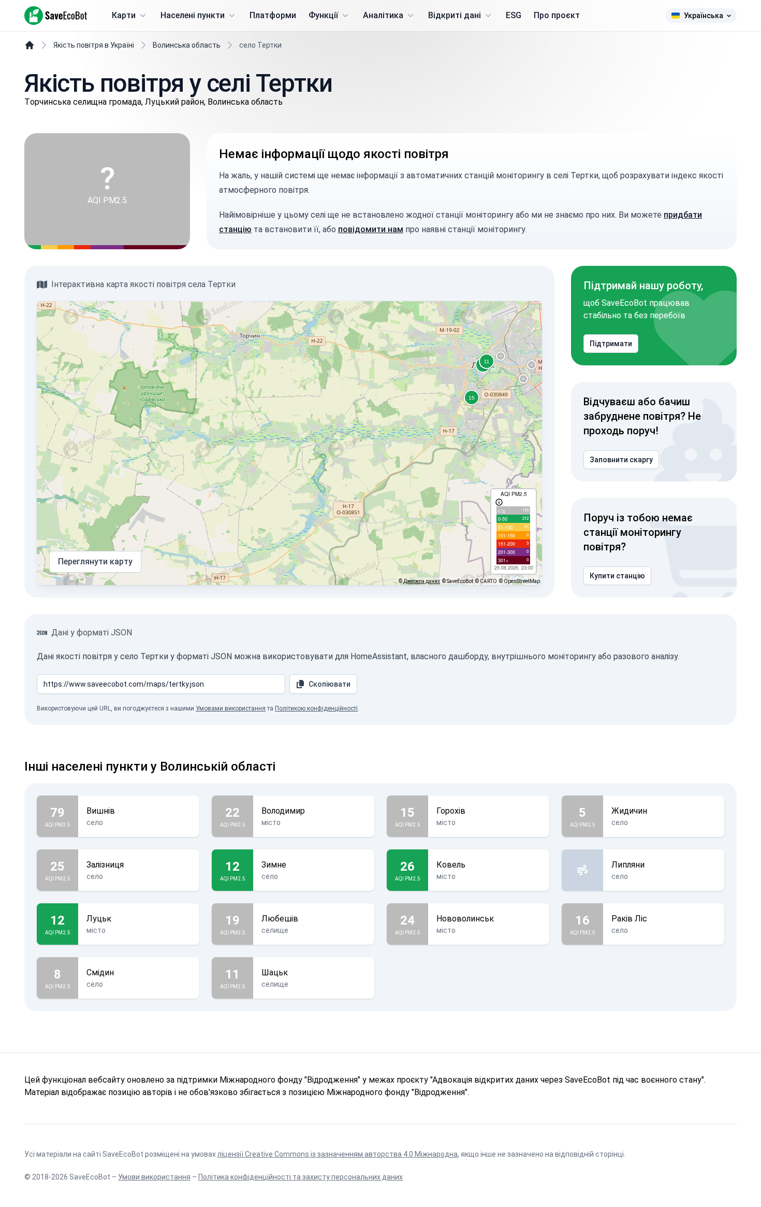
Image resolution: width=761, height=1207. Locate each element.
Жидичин (629, 811)
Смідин (100, 972)
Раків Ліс (629, 919)
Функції (323, 15)
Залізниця (105, 865)
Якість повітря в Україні (93, 45)
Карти (124, 15)
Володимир (283, 811)
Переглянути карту (95, 561)
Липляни (628, 865)
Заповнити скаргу (621, 460)
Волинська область (187, 45)
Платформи (273, 15)
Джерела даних (421, 581)
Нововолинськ (465, 919)
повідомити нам (370, 229)
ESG (513, 15)
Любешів (279, 919)
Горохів (450, 811)
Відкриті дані (454, 15)
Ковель (450, 865)
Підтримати (611, 343)
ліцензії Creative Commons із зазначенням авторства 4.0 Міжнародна (337, 1154)
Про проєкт (557, 15)
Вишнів (100, 811)
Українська (703, 15)
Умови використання (154, 1177)
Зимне (273, 865)
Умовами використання (231, 708)
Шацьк (274, 972)
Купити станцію (617, 576)
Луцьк (98, 919)
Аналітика (383, 15)
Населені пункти (192, 15)
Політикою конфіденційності (316, 708)
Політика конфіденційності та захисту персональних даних (300, 1177)
